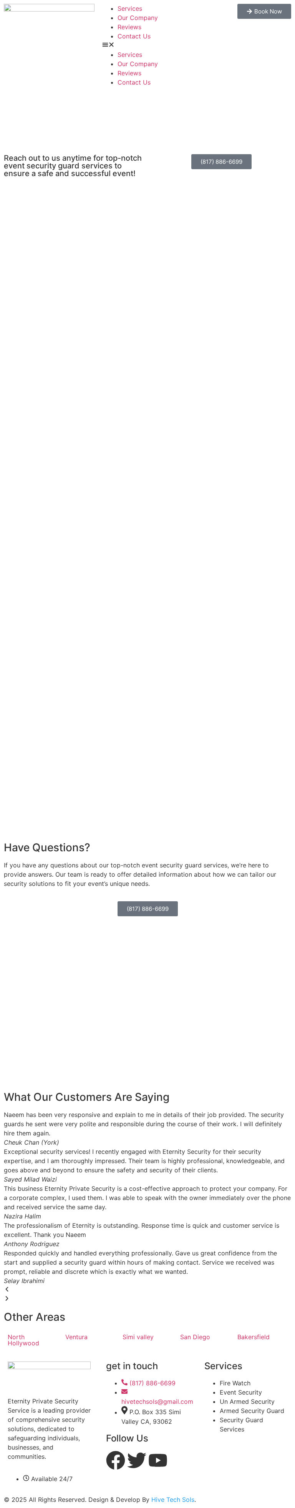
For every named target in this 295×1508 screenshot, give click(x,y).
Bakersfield (253, 1337)
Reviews (129, 27)
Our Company (138, 18)
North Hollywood (23, 1340)
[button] (147, 45)
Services (130, 8)
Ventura (76, 1337)
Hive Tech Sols (172, 1499)
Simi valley (138, 1337)
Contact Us (134, 36)
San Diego (195, 1337)
